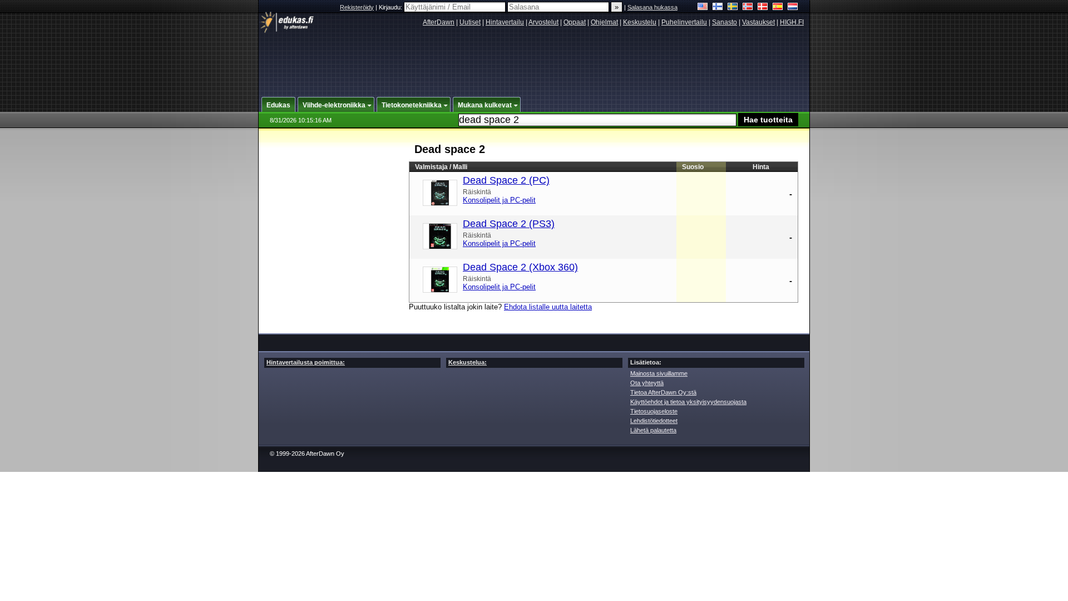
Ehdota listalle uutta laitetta (548, 307)
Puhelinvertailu (684, 22)
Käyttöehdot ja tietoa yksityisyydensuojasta (688, 401)
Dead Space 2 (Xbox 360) (520, 267)
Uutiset (470, 22)
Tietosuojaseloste (654, 411)
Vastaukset (758, 22)
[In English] (703, 7)
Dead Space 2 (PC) (506, 180)
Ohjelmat (604, 22)
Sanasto (724, 22)
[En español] (778, 7)
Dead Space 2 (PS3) (509, 223)
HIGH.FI (792, 22)
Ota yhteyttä (647, 383)
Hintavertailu (505, 22)
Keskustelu (639, 22)
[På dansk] (763, 7)
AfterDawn (438, 22)
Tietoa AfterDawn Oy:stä (663, 392)
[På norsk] (748, 7)
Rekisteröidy (357, 7)
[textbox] (597, 120)
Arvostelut (543, 22)
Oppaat (574, 22)
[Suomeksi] (718, 7)
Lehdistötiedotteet (654, 420)
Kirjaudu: (391, 7)
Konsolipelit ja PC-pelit (499, 200)
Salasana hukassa (652, 7)
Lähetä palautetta (653, 430)
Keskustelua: (467, 362)
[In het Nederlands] (793, 7)
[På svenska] (733, 7)
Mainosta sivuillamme (659, 373)
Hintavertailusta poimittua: (305, 362)
